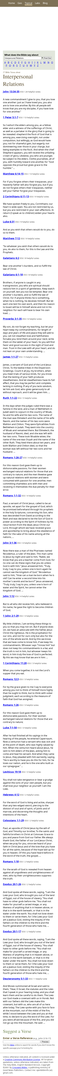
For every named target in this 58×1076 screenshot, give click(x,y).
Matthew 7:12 (11, 238)
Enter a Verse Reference (27, 1038)
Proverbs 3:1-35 (12, 318)
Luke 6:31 (9, 221)
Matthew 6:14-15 (13, 173)
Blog (45, 3)
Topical (28, 3)
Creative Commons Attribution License (22, 1059)
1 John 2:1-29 (11, 615)
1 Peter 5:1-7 (10, 117)
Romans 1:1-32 (12, 495)
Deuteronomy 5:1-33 (15, 978)
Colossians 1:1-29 (13, 820)
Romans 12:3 (11, 679)
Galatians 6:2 (11, 258)
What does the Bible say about (21, 54)
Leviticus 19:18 (12, 771)
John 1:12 (8, 596)
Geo (20, 3)
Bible (12, 1045)
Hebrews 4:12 (11, 794)
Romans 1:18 (11, 861)
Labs (37, 3)
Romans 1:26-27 (12, 457)
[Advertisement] (29, 28)
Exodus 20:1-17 (12, 931)
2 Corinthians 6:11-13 (16, 196)
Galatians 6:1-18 (13, 274)
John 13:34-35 (11, 91)
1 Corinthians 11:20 (15, 663)
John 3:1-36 (10, 542)
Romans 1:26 (11, 705)
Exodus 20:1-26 (12, 884)
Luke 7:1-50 (10, 727)
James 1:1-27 (10, 356)
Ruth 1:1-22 (10, 398)
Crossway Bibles (19, 1067)
